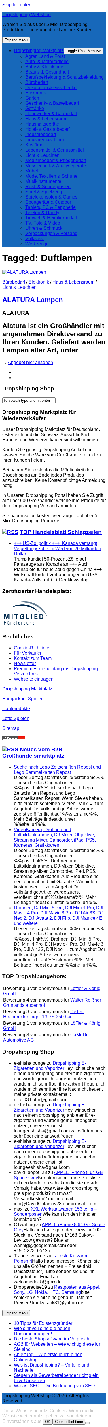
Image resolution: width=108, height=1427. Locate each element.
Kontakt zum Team (33, 658)
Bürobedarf (36, 82)
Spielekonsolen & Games (51, 196)
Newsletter (25, 663)
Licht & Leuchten (42, 155)
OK (47, 1421)
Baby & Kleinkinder (45, 66)
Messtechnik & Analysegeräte (55, 165)
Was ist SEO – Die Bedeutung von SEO (54, 1385)
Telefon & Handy (42, 212)
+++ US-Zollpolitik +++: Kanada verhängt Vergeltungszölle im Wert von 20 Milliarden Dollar (57, 548)
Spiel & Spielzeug (43, 191)
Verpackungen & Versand (51, 233)
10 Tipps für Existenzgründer (43, 1323)
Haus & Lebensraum (46, 118)
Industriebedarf (40, 134)
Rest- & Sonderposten (48, 186)
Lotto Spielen (15, 718)
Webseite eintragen (34, 679)
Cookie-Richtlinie (31, 647)
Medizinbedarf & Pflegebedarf (55, 160)
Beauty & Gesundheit (47, 71)
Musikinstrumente (43, 181)
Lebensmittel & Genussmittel (54, 150)
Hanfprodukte (16, 708)
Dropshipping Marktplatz (39, 50)
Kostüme (34, 144)
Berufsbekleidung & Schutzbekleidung (64, 77)
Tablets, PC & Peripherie (50, 207)
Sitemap (10, 728)
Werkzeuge (37, 243)
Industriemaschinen (45, 139)
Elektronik (35, 92)
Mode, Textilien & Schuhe (51, 176)
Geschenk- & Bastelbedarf (52, 103)
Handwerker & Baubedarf (51, 113)
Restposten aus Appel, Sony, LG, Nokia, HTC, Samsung (57, 1290)
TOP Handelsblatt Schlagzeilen (61, 532)
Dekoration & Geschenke (51, 87)
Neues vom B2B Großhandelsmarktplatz (33, 752)
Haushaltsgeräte (42, 124)
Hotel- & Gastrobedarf (47, 129)
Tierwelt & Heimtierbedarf (51, 217)
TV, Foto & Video (42, 223)
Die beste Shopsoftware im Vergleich (51, 1338)
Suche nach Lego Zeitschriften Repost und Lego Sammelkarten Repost (57, 770)
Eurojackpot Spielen (23, 698)
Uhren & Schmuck (43, 228)
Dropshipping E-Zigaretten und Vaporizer (50, 1066)
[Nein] (87, 1423)
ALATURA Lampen (32, 300)
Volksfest (34, 238)
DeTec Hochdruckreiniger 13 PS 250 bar (43, 1014)
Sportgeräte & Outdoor (48, 202)
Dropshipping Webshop (26, 14)
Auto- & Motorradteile (47, 61)
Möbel (31, 170)
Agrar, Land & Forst (45, 56)
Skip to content (17, 4)
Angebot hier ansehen (30, 362)
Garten (32, 97)
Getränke (34, 108)
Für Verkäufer (27, 653)
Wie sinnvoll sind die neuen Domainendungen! (42, 1331)
